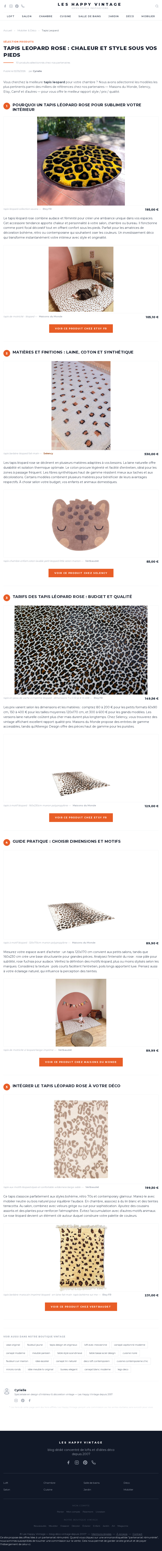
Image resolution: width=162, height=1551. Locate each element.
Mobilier (148, 16)
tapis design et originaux (63, 1344)
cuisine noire (130, 1353)
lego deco (123, 1369)
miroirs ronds (13, 1369)
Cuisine (65, 16)
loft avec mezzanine (95, 1344)
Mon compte (73, 1511)
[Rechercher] (157, 6)
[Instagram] (11, 6)
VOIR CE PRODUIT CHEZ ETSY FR (81, 328)
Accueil (7, 30)
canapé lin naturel (66, 1361)
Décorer (76, 1526)
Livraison (100, 1511)
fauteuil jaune (35, 1344)
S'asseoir (64, 1526)
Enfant (96, 1526)
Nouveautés (40, 1526)
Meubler (53, 1526)
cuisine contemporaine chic (132, 1361)
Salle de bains (89, 16)
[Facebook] (5, 6)
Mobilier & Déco (27, 30)
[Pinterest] (17, 6)
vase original (13, 1344)
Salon (27, 16)
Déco (130, 16)
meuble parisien (41, 1353)
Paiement (88, 1511)
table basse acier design (102, 1353)
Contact (137, 1534)
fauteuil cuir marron (17, 1361)
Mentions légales (101, 1534)
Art (113, 1526)
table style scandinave (69, 1353)
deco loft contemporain (97, 1361)
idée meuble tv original (40, 1369)
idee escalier (42, 1361)
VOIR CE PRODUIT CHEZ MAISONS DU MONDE (81, 1062)
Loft (11, 16)
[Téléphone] (22, 6)
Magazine (122, 1526)
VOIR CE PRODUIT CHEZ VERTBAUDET (81, 1306)
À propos (121, 1534)
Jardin (113, 16)
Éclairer (86, 1526)
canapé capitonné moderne (129, 1344)
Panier (60, 1511)
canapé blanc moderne (98, 1369)
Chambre (46, 16)
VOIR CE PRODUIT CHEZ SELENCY (80, 573)
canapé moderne (15, 1353)
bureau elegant (69, 1369)
